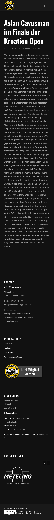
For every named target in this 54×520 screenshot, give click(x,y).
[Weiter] (48, 463)
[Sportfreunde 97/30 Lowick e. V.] (22, 5)
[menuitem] (42, 5)
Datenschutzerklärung (13, 357)
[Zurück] (44, 463)
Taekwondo (35, 48)
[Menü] (48, 5)
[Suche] (42, 5)
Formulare (8, 343)
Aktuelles (26, 48)
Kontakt (7, 348)
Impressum (8, 352)
